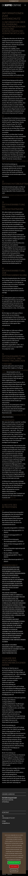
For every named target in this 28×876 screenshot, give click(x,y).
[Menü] (25, 5)
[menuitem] (4, 874)
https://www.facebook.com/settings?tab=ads (14, 415)
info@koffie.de (6, 823)
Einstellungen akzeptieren (14, 862)
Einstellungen (14, 870)
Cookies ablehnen (14, 866)
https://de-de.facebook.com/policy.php (12, 77)
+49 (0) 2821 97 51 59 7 (8, 818)
